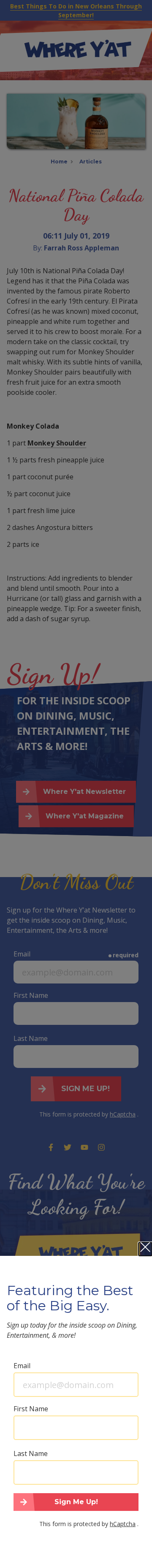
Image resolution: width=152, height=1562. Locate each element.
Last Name (31, 1453)
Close (145, 1249)
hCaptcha (123, 1524)
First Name (31, 1408)
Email (22, 1365)
